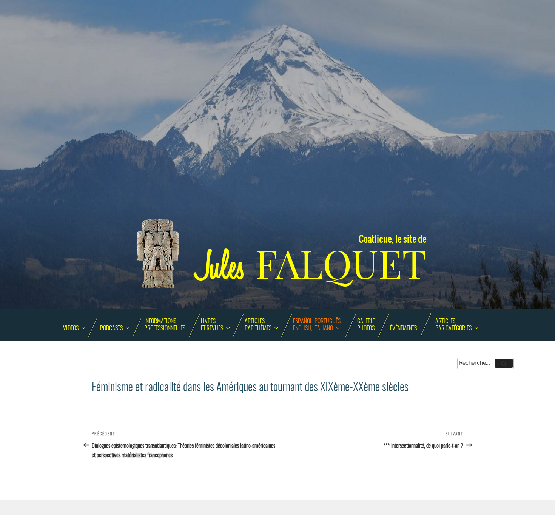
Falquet (311, 264)
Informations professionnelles (164, 325)
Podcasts (111, 328)
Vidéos (71, 328)
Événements (403, 328)
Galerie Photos (366, 325)
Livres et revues (212, 325)
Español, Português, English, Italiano (317, 325)
